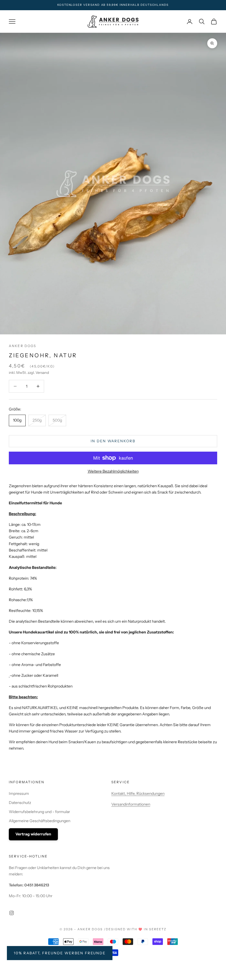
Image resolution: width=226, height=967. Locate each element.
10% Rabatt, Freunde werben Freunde (60, 953)
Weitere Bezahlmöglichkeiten (113, 471)
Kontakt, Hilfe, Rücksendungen (138, 793)
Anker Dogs (22, 346)
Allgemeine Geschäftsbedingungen (39, 820)
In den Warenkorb (113, 441)
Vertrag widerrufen (33, 834)
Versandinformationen (130, 804)
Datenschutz (20, 802)
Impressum (19, 793)
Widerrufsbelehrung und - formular (39, 811)
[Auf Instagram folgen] (11, 913)
